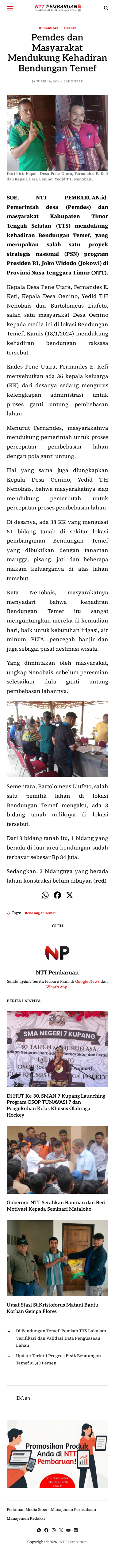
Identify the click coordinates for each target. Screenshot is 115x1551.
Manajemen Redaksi (26, 1518)
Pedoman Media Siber (27, 1509)
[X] (69, 896)
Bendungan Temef (40, 913)
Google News (87, 981)
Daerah (70, 28)
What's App (56, 986)
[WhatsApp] (38, 1530)
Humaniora (48, 28)
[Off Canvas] (10, 8)
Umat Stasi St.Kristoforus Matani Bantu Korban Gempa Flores (52, 1308)
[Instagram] (53, 1530)
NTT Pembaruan (57, 973)
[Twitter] (61, 1530)
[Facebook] (57, 896)
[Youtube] (68, 1530)
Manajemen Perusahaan (73, 1509)
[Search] (106, 8)
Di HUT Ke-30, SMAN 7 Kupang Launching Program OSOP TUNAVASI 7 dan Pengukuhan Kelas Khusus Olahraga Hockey (56, 1105)
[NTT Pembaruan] (57, 952)
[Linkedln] (75, 1530)
